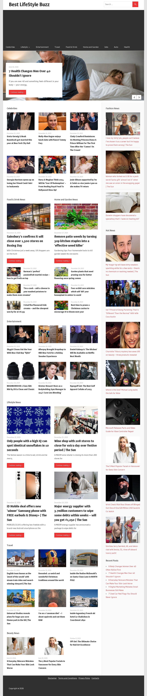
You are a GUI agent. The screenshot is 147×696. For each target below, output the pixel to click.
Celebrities (10, 47)
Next (139, 97)
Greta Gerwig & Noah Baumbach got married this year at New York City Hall (19, 139)
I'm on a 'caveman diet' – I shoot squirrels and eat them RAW (51, 616)
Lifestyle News (14, 402)
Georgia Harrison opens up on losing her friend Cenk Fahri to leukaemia (20, 183)
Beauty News (13, 633)
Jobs (106, 47)
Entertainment (42, 47)
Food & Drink (71, 47)
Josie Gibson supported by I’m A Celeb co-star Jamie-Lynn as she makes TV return (83, 183)
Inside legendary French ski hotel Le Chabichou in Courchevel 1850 (82, 616)
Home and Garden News (66, 199)
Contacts (95, 678)
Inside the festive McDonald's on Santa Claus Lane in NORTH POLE (83, 577)
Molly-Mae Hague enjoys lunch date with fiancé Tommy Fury (52, 139)
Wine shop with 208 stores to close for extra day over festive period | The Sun (75, 445)
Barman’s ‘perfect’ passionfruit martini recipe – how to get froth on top (28, 275)
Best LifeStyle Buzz (29, 4)
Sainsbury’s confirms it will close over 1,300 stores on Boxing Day (25, 240)
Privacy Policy (84, 678)
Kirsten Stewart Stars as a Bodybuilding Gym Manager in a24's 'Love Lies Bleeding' (52, 389)
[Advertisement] (73, 26)
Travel (57, 47)
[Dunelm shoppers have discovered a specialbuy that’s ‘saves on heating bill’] (123, 212)
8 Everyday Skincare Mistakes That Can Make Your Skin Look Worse (20, 664)
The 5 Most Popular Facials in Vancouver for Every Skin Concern (51, 664)
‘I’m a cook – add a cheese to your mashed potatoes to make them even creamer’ (28, 291)
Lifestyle (24, 47)
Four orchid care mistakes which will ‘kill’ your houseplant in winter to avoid (74, 291)
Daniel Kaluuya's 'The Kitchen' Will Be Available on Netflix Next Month (83, 352)
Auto (116, 47)
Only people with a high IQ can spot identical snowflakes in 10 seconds (28, 445)
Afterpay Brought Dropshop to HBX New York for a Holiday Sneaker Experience (52, 352)
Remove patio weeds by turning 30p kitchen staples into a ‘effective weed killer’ (75, 240)
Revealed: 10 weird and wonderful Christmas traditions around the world (51, 577)
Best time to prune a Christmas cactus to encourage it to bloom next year (72, 308)
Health (127, 47)
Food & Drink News (16, 199)
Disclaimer (52, 678)
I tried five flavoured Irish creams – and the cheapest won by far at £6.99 (27, 308)
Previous (134, 97)
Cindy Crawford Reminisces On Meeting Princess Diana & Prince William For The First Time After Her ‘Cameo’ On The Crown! (83, 143)
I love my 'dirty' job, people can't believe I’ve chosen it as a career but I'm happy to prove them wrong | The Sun (122, 141)
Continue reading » (17, 92)
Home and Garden (91, 47)
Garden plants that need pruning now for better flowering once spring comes (73, 275)
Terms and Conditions (67, 678)
